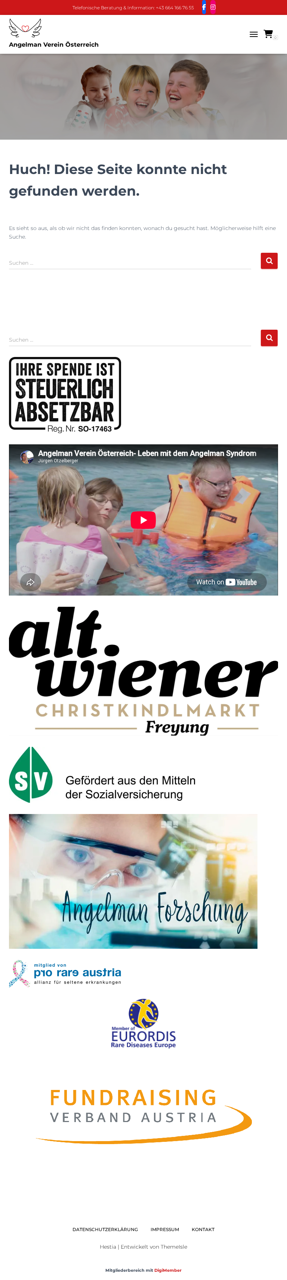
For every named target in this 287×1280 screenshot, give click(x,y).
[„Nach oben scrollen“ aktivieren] (272, 1265)
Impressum (165, 1229)
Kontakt (203, 1229)
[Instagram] (213, 7)
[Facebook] (204, 7)
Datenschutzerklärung (105, 1229)
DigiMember (168, 1270)
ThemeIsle (174, 1246)
